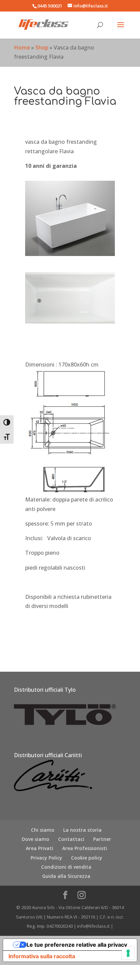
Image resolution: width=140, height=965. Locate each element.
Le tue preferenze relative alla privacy (77, 944)
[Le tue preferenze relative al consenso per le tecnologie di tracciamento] (128, 953)
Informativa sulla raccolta (41, 956)
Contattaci (71, 839)
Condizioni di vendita (66, 867)
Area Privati (39, 848)
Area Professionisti (84, 848)
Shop (41, 47)
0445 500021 (49, 6)
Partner (102, 839)
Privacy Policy (46, 857)
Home (22, 47)
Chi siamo (42, 830)
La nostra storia (82, 830)
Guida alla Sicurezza (66, 876)
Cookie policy (86, 857)
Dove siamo (35, 839)
